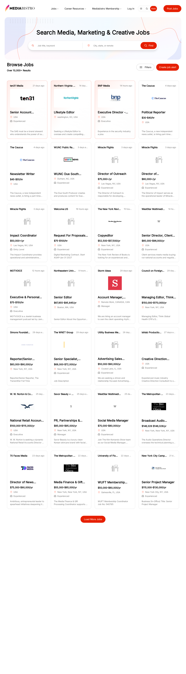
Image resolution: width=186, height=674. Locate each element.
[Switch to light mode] (141, 8)
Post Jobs (172, 8)
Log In (130, 8)
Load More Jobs (93, 519)
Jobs (53, 8)
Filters (148, 67)
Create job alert (167, 67)
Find (151, 45)
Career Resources (74, 8)
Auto (153, 8)
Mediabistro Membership (105, 8)
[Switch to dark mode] (147, 8)
